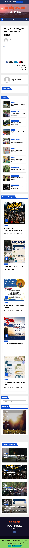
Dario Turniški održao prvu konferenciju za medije (17, 161)
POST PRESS (14, 12)
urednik (13, 39)
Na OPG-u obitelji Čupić (18, 169)
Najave (13, 139)
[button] (24, 19)
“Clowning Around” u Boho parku (17, 187)
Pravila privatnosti (16, 545)
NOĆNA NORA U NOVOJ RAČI (14, 456)
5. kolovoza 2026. (10, 349)
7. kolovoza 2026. (10, 272)
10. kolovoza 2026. (10, 493)
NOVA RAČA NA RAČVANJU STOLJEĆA (21, 67)
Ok (9, 545)
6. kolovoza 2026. (10, 310)
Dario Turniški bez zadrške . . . (16, 151)
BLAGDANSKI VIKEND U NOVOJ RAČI (14, 507)
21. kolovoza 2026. (10, 233)
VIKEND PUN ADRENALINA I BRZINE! (14, 473)
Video (13, 111)
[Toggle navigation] (13, 19)
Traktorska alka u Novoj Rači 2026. (14, 490)
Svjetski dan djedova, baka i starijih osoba (17, 141)
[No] (27, 543)
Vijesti (13, 102)
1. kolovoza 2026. (10, 387)
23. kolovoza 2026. (10, 460)
